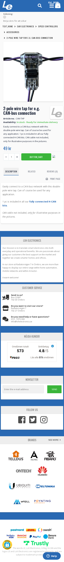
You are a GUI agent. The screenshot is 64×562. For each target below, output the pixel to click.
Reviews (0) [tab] (52, 171)
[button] (7, 545)
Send (54, 389)
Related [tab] (32, 171)
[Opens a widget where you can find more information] (52, 556)
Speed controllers (48, 26)
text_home (7, 26)
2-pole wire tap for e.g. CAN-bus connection (30, 37)
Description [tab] (11, 171)
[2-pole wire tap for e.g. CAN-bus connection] (33, 72)
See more (53, 440)
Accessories (13, 32)
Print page (55, 178)
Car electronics (25, 26)
